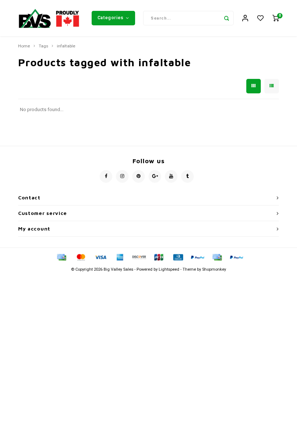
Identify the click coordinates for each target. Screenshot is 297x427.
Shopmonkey (214, 269)
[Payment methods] (61, 256)
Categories (110, 17)
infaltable (66, 46)
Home (24, 46)
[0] (275, 18)
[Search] (226, 18)
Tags (43, 46)
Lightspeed (169, 269)
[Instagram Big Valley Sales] (122, 176)
